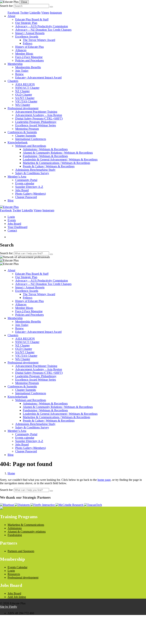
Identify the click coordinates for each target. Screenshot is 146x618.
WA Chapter (22, 104)
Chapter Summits (25, 135)
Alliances (20, 50)
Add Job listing (17, 596)
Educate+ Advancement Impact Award (38, 77)
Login (11, 216)
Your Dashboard (17, 227)
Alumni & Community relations (27, 531)
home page (104, 479)
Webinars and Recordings (30, 145)
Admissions (15, 528)
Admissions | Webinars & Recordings (45, 149)
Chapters (13, 81)
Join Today (22, 70)
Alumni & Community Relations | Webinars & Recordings (58, 152)
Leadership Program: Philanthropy (35, 122)
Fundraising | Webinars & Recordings (45, 156)
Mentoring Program (27, 128)
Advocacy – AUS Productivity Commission (41, 26)
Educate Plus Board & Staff (31, 19)
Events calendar (24, 183)
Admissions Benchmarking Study (35, 169)
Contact (12, 230)
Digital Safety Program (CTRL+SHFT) (39, 118)
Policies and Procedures (29, 60)
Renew (19, 74)
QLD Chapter (23, 94)
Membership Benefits (28, 67)
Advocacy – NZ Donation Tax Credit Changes (43, 29)
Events (12, 220)
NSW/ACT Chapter (27, 87)
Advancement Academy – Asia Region (38, 115)
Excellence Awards (26, 36)
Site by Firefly (8, 606)
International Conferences (30, 139)
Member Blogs (24, 53)
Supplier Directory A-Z (29, 186)
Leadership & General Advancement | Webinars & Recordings (60, 159)
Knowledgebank (18, 142)
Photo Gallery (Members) (30, 193)
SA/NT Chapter (24, 98)
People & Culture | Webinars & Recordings (49, 166)
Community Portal (26, 180)
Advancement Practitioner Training (36, 111)
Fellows (27, 43)
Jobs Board (22, 190)
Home (11, 473)
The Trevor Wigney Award (39, 40)
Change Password (26, 197)
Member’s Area (17, 176)
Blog (10, 200)
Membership (15, 63)
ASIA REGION (25, 84)
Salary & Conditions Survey (32, 173)
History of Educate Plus (29, 46)
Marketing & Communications (26, 524)
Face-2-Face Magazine (29, 57)
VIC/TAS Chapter (26, 101)
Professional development (23, 108)
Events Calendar (17, 567)
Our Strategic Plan (26, 22)
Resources (14, 574)
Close (24, 2)
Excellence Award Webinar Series (35, 125)
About (11, 16)
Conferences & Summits (22, 132)
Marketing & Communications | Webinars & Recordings (56, 163)
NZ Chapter (22, 91)
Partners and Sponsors (21, 551)
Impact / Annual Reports (29, 33)
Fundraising (15, 535)
